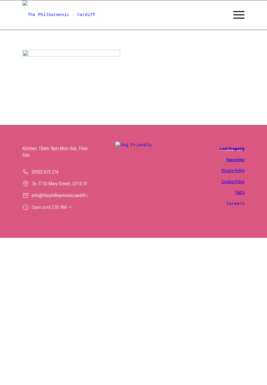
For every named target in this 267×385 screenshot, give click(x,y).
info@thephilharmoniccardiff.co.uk (64, 195)
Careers (235, 203)
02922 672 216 (45, 172)
